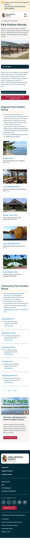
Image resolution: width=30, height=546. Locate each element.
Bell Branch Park (8, 333)
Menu (25, 16)
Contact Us (9, 508)
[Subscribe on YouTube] (19, 502)
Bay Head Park (8, 319)
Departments (7, 471)
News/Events (6, 482)
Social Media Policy (7, 528)
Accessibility (5, 519)
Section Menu (6, 67)
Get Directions (8, 326)
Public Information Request (10, 525)
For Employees (6, 488)
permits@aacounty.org (11, 309)
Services (5, 467)
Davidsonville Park (9, 375)
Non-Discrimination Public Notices (12, 522)
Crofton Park (7, 361)
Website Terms (6, 531)
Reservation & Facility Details (13, 92)
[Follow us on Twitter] (9, 502)
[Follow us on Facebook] (3, 502)
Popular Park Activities (11, 21)
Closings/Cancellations (9, 491)
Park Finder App (10, 437)
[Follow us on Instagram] (14, 502)
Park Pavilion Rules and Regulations (15, 97)
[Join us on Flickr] (25, 502)
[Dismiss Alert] (28, 2)
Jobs (3, 485)
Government (7, 474)
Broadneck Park (8, 347)
